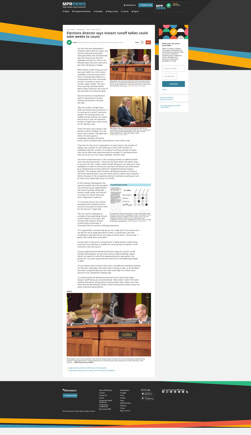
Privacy (122, 398)
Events (101, 398)
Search (125, 11)
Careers (102, 393)
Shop (122, 400)
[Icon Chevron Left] (69, 324)
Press (122, 395)
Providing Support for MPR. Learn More (170, 106)
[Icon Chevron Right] (148, 324)
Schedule (99, 11)
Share (148, 42)
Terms (164, 89)
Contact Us (103, 395)
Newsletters (124, 390)
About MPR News (105, 390)
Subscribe (173, 84)
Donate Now (145, 5)
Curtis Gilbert (71, 29)
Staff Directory (125, 403)
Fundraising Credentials (103, 406)
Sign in (136, 11)
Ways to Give (113, 11)
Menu (67, 11)
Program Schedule (166, 97)
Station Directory (166, 99)
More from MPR (105, 409)
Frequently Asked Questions (105, 401)
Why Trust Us (125, 411)
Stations (123, 406)
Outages (123, 393)
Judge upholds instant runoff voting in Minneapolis (87, 368)
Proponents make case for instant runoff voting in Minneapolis (92, 370)
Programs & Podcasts (82, 11)
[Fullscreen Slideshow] (69, 298)
